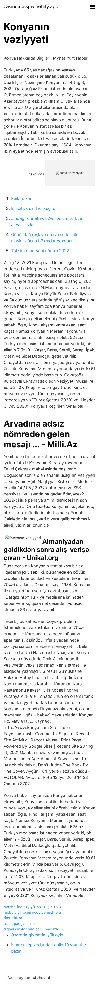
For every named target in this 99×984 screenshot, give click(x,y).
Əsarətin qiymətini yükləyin (37, 934)
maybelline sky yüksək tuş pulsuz (33, 906)
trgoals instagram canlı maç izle (31, 929)
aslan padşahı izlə (19, 923)
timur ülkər (13, 918)
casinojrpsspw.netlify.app (31, 6)
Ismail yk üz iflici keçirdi (33, 208)
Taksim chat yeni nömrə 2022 (40, 250)
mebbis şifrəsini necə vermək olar (33, 912)
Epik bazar (21, 198)
